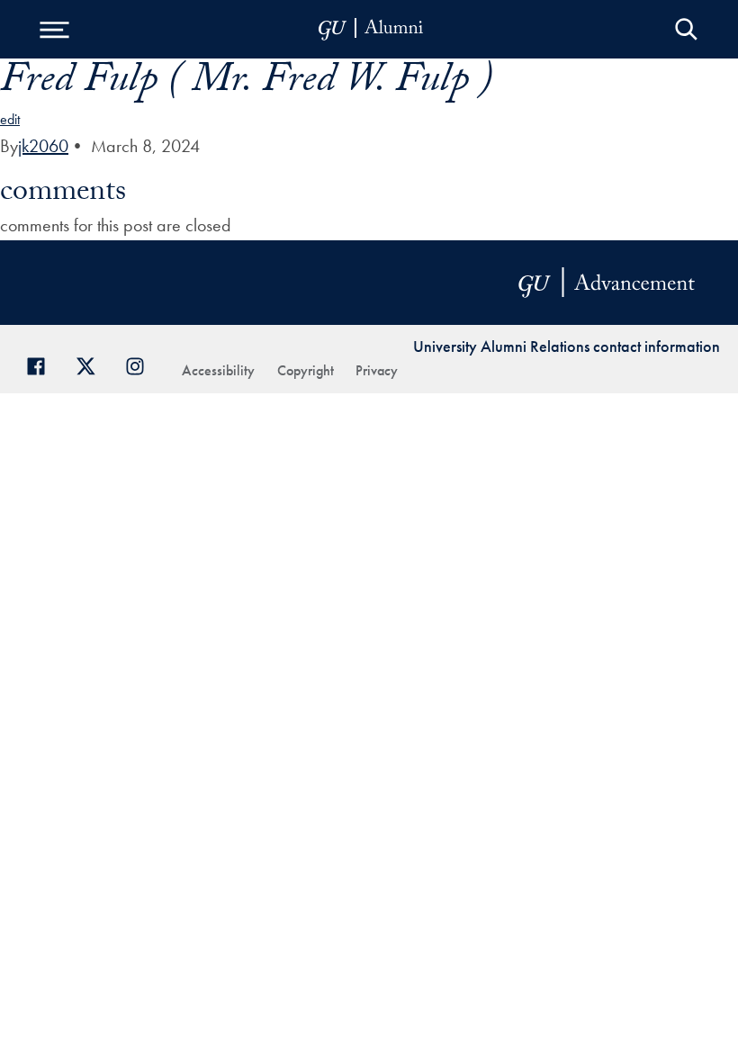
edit (10, 119)
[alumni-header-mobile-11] (371, 29)
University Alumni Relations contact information (566, 346)
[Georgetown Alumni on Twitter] (92, 364)
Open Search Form (686, 29)
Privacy (377, 370)
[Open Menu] (54, 29)
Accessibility (218, 370)
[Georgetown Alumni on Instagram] (142, 364)
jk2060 (43, 146)
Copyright (305, 370)
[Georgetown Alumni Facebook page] (42, 364)
